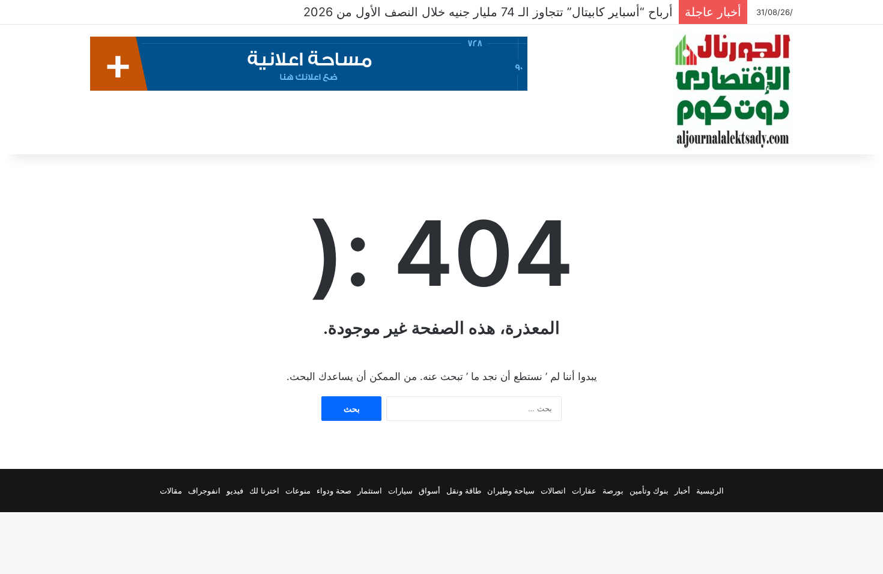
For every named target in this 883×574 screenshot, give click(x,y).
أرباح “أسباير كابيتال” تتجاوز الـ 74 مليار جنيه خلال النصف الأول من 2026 (488, 12)
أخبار (682, 490)
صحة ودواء (334, 490)
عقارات (584, 490)
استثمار (369, 490)
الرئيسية (710, 490)
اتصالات (553, 490)
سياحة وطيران (511, 490)
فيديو (234, 490)
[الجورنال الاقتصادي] (733, 91)
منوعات (298, 490)
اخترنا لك (264, 490)
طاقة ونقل (463, 490)
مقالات (171, 490)
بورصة (613, 490)
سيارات (400, 490)
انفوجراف (204, 490)
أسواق (429, 490)
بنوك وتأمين (649, 490)
